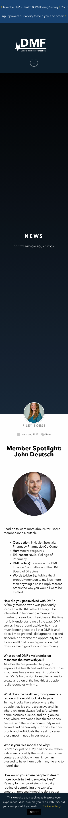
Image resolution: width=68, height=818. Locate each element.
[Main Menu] (34, 63)
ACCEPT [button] (34, 812)
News (48, 434)
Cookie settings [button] (51, 806)
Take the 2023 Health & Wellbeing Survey (30, 7)
